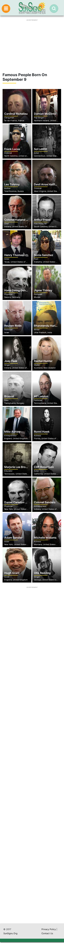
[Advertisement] (32, 781)
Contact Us (47, 933)
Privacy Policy (48, 929)
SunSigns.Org (10, 933)
